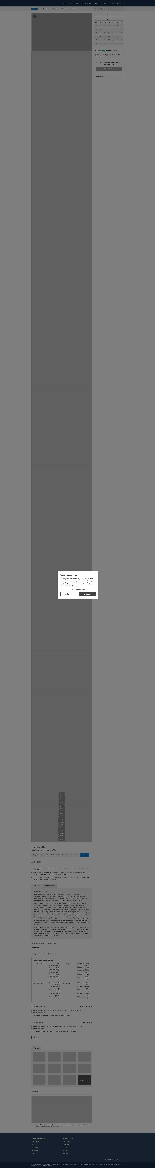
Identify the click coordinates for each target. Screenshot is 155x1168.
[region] (78, 585)
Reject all (68, 594)
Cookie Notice (74, 586)
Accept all (87, 594)
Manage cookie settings (78, 589)
